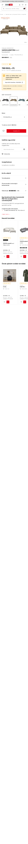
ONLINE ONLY (5, 64)
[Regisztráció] (19, 5)
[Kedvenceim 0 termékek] (22, 5)
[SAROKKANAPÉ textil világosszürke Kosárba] (7, 256)
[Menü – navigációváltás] (2, 5)
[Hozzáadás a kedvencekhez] (3, 131)
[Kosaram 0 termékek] (25, 5)
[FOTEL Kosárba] (7, 302)
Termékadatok (6, 178)
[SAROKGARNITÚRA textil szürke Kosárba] (24, 256)
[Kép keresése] (24, 8)
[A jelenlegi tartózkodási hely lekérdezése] (24, 149)
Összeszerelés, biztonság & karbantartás (9, 184)
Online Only (7, 153)
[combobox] (12, 149)
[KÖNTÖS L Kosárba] (24, 302)
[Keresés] (3, 8)
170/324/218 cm (7, 117)
